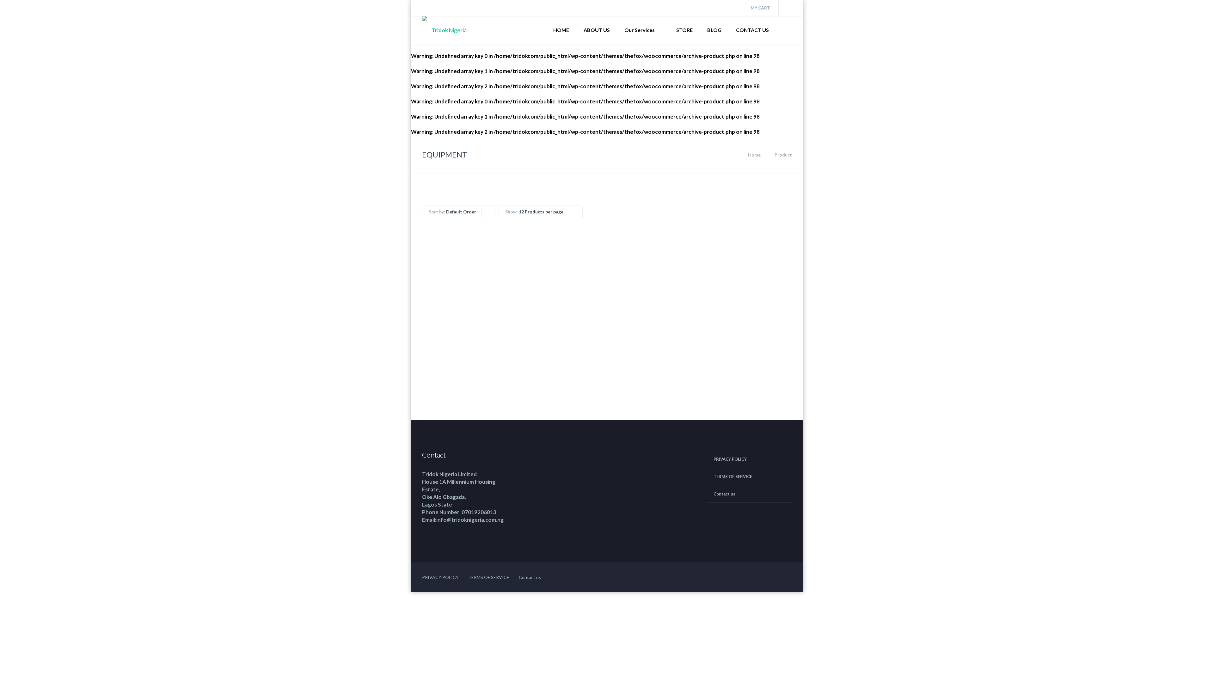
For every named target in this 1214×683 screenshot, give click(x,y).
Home (754, 154)
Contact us (724, 493)
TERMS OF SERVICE (733, 476)
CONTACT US (752, 30)
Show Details (485, 358)
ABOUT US (597, 30)
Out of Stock (619, 354)
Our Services (639, 30)
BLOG (714, 30)
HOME (561, 30)
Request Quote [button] (451, 354)
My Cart (760, 7)
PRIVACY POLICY (730, 459)
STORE (684, 30)
